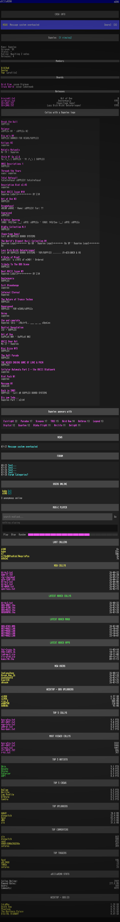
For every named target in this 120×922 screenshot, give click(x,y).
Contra (4, 799)
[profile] (11, 73)
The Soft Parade (10, 355)
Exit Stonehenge (10, 285)
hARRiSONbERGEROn (10, 844)
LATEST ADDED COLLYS (60, 596)
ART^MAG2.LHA (8, 636)
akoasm (4, 682)
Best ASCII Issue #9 (12, 271)
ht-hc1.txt (7, 584)
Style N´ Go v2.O (10, 157)
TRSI (55, 421)
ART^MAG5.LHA (8, 633)
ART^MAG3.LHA (8, 629)
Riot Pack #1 (8, 376)
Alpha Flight (42, 425)
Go (115, 517)
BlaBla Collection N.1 (13, 227)
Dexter (4, 70)
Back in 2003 (8, 390)
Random (22, 534)
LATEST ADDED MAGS (60, 619)
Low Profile (7, 794)
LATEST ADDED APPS (60, 643)
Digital (9, 425)
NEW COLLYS (60, 565)
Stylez (4, 771)
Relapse (5, 129)
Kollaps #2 (7, 143)
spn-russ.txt (8, 589)
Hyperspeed (7, 306)
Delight (74, 425)
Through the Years (11, 171)
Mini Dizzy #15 (9, 348)
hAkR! (4, 813)
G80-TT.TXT (7, 575)
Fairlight (10, 421)
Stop (13, 534)
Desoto (4, 769)
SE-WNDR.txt (7, 586)
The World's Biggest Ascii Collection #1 (24, 241)
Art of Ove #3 (8, 199)
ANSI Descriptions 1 (12, 164)
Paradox (26, 421)
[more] (107, 25)
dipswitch (6, 815)
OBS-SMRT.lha (8, 605)
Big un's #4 (7, 136)
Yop (3, 73)
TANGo (4, 865)
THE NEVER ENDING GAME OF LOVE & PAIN (22, 362)
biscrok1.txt (8, 98)
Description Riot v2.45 (14, 185)
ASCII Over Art (9, 341)
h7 (2, 554)
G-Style (5, 797)
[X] (115, 25)
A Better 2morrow (10, 220)
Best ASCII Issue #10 (13, 192)
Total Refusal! (9, 178)
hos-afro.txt (8, 720)
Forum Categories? (18, 475)
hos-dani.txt (8, 729)
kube (4, 491)
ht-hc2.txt (7, 582)
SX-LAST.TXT (7, 103)
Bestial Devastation (12, 327)
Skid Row (68, 421)
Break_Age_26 (8, 675)
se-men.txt (7, 748)
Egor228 (5, 680)
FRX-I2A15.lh (8, 652)
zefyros (5, 846)
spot (3, 841)
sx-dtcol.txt (8, 101)
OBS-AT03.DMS (8, 626)
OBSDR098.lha (8, 612)
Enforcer (6, 773)
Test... (12, 465)
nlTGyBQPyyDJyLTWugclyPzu (15, 556)
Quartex (24, 425)
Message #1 (7, 383)
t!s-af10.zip (8, 657)
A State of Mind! (10, 257)
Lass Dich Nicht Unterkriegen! (18, 250)
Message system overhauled (22, 447)
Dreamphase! (7, 206)
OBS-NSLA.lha (8, 610)
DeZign (4, 790)
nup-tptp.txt (8, 724)
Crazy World (7, 87)
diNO (4, 493)
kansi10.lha (7, 659)
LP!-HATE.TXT (8, 750)
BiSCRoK (5, 68)
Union (4, 313)
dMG (3, 820)
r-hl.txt (6, 752)
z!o (3, 823)
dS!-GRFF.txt (8, 722)
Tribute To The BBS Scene (15, 264)
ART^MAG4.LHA (8, 631)
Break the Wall (9, 122)
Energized (6, 213)
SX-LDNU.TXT (7, 105)
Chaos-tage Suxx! (10, 234)
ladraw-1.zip (8, 654)
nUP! (3, 776)
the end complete (10, 320)
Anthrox (84, 421)
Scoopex (41, 421)
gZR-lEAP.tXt (8, 579)
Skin (3, 766)
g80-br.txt (7, 727)
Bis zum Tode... (10, 397)
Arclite (60, 425)
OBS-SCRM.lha (8, 607)
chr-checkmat (8, 577)
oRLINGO (5, 862)
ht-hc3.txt (7, 572)
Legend (98, 421)
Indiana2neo (7, 673)
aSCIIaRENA (6, 1)
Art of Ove (7, 334)
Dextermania (7, 278)
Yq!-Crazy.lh (8, 650)
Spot (3, 818)
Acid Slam (6, 84)
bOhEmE (4, 558)
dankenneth (7, 678)
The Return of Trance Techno (17, 299)
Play (6, 534)
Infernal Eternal (10, 292)
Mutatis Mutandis (10, 150)
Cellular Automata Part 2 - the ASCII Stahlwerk (28, 369)
